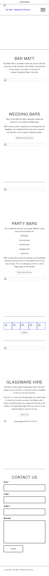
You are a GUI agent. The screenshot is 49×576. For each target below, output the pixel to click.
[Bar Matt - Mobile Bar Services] (20, 9)
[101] (16, 325)
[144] (33, 325)
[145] (41, 325)
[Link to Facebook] (39, 573)
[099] (8, 325)
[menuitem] (41, 9)
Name (6, 482)
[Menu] (41, 9)
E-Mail (7, 494)
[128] (24, 325)
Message (8, 518)
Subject (7, 506)
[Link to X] (43, 573)
